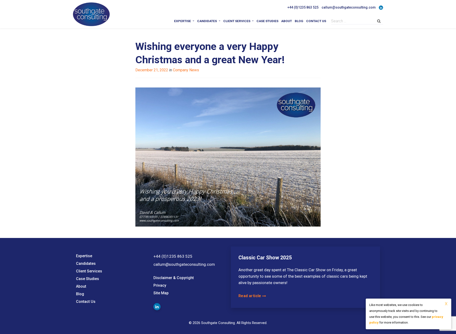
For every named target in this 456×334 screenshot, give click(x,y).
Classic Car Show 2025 (265, 258)
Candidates (207, 21)
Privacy (159, 285)
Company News (186, 70)
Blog (299, 21)
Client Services (236, 21)
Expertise (182, 21)
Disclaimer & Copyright (173, 278)
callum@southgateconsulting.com (349, 7)
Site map (161, 293)
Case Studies (267, 21)
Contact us (316, 21)
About (286, 21)
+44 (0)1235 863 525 (302, 7)
